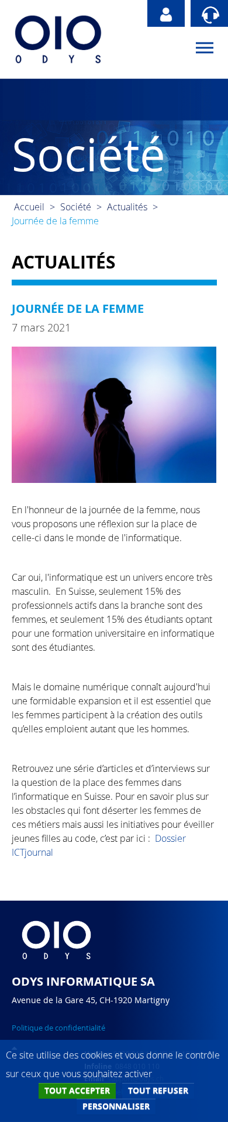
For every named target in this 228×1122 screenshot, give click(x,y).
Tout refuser (158, 1090)
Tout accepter (77, 1090)
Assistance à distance (209, 13)
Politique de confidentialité (58, 1027)
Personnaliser (116, 1106)
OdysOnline (166, 13)
